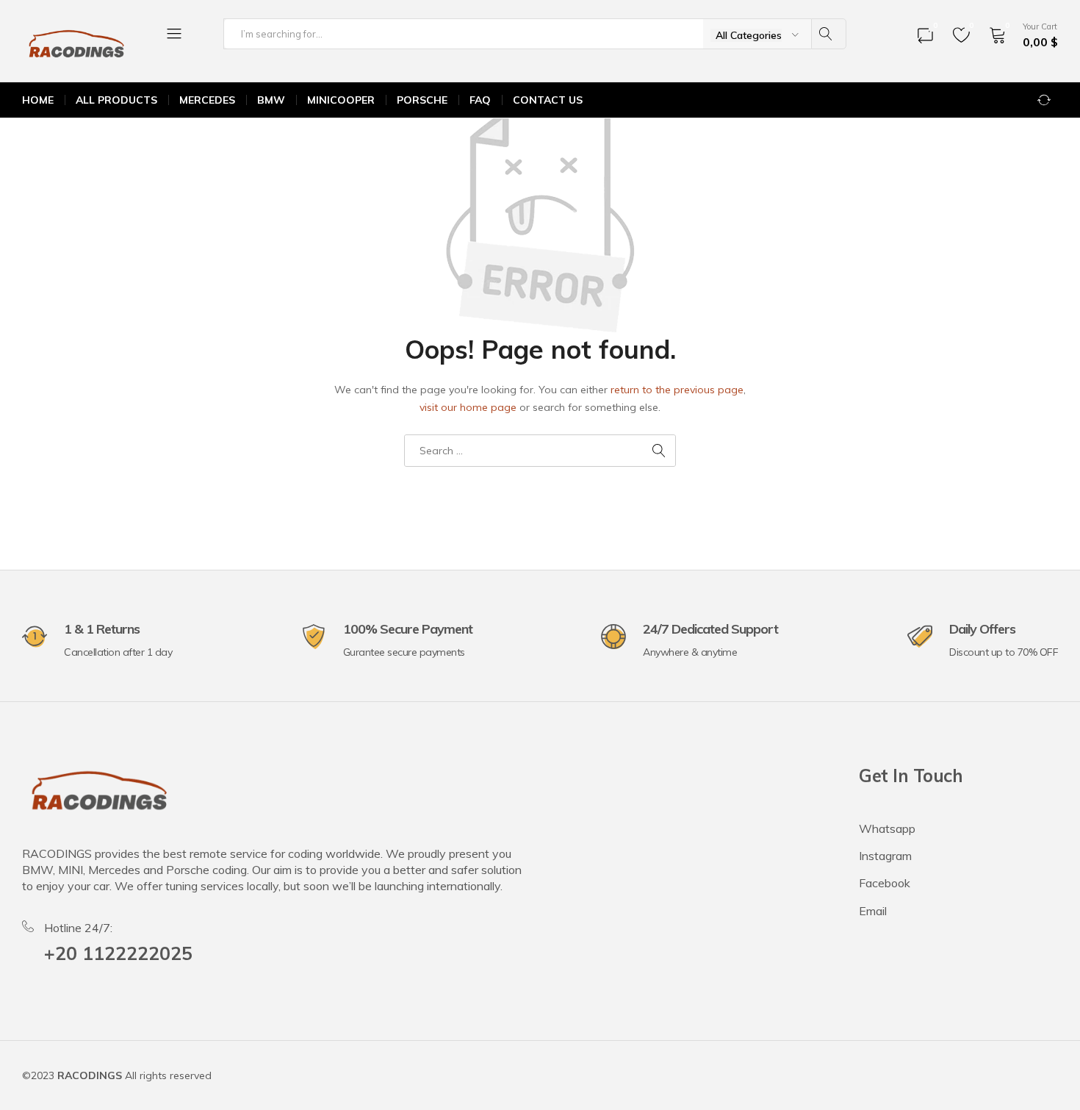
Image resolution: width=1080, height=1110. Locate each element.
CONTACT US (548, 100)
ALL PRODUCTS (116, 100)
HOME (38, 100)
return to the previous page (677, 389)
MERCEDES (207, 100)
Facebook (884, 883)
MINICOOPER (341, 100)
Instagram (885, 855)
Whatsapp (887, 828)
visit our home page (468, 407)
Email (873, 910)
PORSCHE (422, 100)
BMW (271, 100)
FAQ (480, 100)
